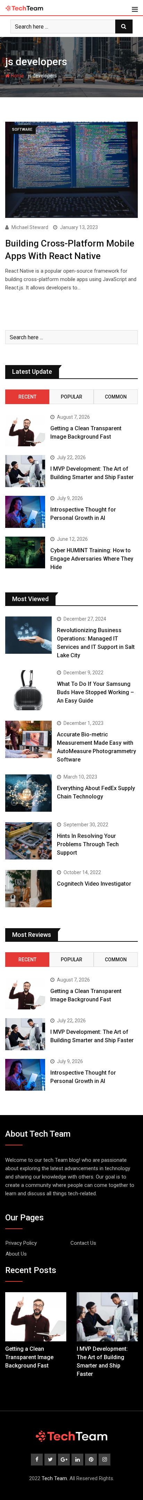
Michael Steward (29, 227)
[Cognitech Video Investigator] (28, 888)
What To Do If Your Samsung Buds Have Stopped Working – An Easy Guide (95, 692)
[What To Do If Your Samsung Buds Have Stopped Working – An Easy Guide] (28, 690)
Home (17, 75)
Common (116, 397)
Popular (71, 397)
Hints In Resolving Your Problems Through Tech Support (88, 844)
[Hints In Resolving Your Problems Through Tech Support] (28, 840)
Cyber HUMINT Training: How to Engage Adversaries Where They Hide (91, 558)
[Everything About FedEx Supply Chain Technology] (28, 793)
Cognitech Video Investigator (94, 883)
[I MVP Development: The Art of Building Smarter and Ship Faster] (25, 471)
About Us (16, 1254)
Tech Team (54, 1478)
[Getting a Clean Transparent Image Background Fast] (25, 431)
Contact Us (83, 1243)
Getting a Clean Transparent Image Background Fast (29, 1357)
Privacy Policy (21, 1243)
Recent (27, 397)
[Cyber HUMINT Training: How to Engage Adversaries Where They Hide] (25, 553)
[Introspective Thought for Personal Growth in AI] (25, 512)
